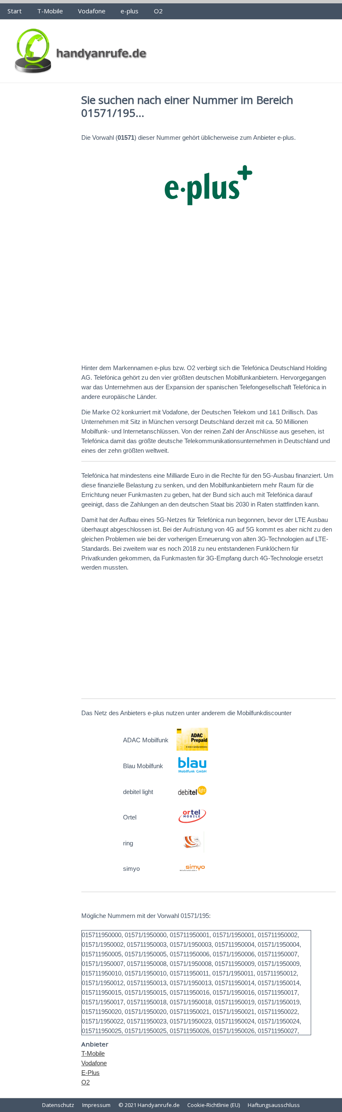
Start (15, 11)
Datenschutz (58, 1105)
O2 (158, 11)
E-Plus (90, 1072)
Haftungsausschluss (274, 1105)
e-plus (129, 11)
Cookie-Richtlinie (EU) (213, 1105)
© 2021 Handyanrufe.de (149, 1105)
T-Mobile (50, 11)
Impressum (96, 1105)
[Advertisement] (208, 292)
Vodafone (92, 11)
